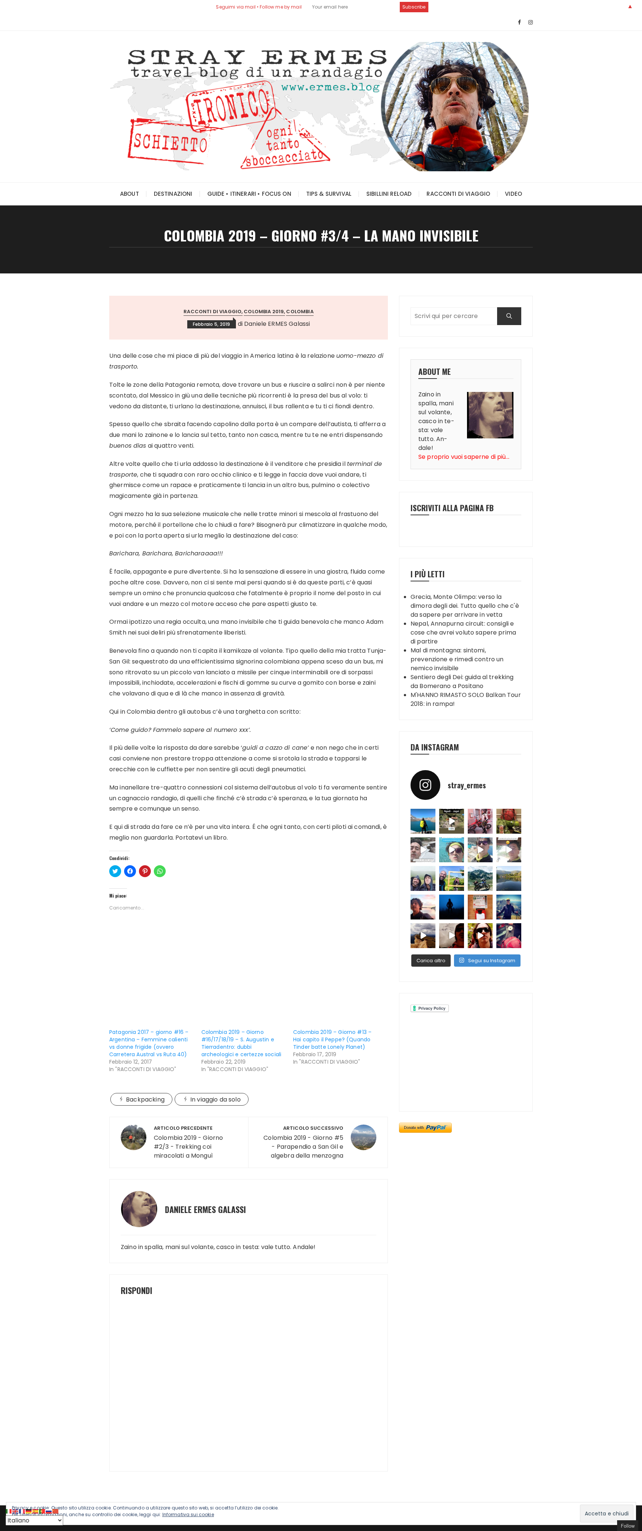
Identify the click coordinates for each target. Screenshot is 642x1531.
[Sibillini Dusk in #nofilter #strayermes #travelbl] (451, 907)
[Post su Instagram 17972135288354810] (480, 849)
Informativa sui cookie (188, 1514)
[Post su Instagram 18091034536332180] (508, 849)
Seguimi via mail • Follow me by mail (258, 7)
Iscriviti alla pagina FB (452, 507)
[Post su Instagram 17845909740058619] (451, 849)
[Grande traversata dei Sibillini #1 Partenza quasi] (480, 935)
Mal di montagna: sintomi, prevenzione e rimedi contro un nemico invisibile (457, 659)
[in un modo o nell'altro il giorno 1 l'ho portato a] (480, 821)
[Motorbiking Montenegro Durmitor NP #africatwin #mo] (480, 878)
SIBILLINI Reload (389, 194)
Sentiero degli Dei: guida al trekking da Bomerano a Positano (462, 681)
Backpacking (145, 1099)
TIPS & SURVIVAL (328, 194)
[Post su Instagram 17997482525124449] (423, 849)
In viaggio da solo (215, 1099)
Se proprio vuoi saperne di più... (463, 457)
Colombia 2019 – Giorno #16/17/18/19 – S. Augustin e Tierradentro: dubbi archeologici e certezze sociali (241, 1043)
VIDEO (513, 194)
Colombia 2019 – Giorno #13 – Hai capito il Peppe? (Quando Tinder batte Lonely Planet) (332, 1039)
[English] (15, 1510)
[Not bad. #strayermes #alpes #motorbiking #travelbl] (480, 907)
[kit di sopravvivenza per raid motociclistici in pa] (508, 821)
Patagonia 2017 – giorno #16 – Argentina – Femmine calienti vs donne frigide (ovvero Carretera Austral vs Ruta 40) (148, 1043)
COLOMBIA (299, 311)
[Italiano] (9, 1510)
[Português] (42, 1510)
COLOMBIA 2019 (264, 311)
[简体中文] (55, 1510)
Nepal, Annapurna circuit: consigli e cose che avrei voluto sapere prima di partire (463, 632)
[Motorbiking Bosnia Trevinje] (508, 878)
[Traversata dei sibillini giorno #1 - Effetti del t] (423, 935)
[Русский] (49, 1510)
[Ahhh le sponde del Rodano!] (423, 907)
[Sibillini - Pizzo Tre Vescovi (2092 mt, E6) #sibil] (508, 907)
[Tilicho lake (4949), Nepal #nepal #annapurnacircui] (423, 821)
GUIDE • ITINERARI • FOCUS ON (249, 194)
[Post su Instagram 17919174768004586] (451, 821)
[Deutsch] (29, 1510)
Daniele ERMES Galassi (277, 324)
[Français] (22, 1510)
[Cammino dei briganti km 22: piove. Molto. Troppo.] (423, 878)
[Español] (35, 1510)
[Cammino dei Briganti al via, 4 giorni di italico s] (451, 878)
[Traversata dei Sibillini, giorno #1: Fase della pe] (508, 935)
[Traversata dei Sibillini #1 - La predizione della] (451, 935)
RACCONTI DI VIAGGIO (458, 194)
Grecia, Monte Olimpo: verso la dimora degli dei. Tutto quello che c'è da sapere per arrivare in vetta (465, 606)
